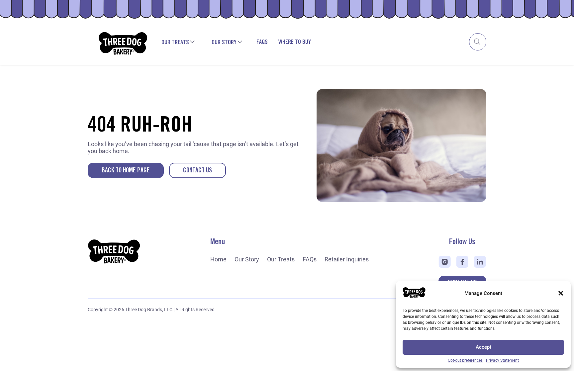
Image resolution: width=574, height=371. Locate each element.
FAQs (262, 42)
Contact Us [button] (197, 170)
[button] (560, 293)
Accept (483, 347)
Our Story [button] (224, 42)
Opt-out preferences (465, 360)
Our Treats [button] (175, 42)
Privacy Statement (502, 360)
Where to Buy (294, 42)
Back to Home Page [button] (126, 170)
